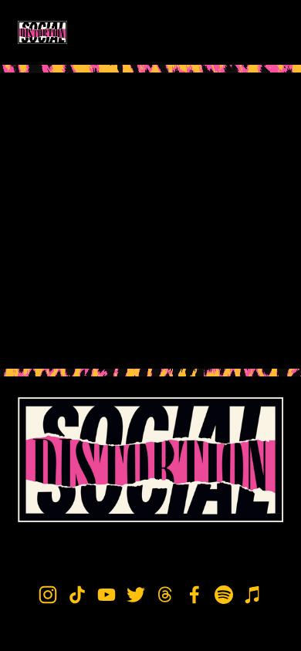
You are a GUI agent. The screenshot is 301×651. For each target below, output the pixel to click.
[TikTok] (77, 594)
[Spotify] (224, 594)
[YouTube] (106, 594)
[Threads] (165, 594)
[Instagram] (48, 594)
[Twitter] (136, 594)
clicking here (235, 256)
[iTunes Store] (253, 594)
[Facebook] (194, 594)
